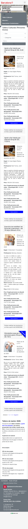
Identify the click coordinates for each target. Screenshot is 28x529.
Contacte (4, 481)
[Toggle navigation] (25, 2)
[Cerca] (14, 43)
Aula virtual (13, 481)
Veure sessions (14, 123)
